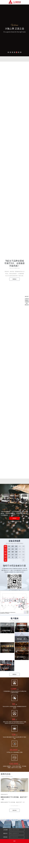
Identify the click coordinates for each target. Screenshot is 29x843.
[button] (8, 52)
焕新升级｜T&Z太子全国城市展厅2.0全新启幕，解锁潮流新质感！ (14, 798)
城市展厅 (27, 296)
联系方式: (5, 833)
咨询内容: (5, 837)
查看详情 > (25, 612)
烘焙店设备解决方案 (16, 552)
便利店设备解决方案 (20, 552)
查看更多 (14, 279)
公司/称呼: (5, 829)
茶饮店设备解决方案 (9, 552)
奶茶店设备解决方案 (13, 552)
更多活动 (14, 810)
